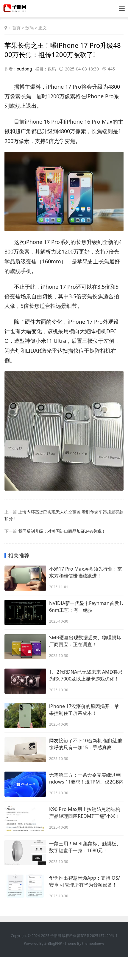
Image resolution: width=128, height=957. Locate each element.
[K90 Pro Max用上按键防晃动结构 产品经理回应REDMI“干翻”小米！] (25, 818)
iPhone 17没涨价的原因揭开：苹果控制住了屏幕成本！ (84, 709)
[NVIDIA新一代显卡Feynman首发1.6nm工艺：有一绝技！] (25, 612)
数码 (29, 27)
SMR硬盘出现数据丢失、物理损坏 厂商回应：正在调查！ (85, 641)
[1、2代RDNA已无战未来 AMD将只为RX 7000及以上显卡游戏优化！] (25, 681)
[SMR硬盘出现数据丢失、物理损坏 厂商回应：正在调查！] (25, 646)
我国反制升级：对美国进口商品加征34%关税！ (62, 531)
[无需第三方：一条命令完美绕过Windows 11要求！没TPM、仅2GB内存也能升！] (25, 784)
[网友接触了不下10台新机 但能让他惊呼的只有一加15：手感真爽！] (25, 749)
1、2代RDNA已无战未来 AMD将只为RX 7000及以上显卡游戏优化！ (86, 675)
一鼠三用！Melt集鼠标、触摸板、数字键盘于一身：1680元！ (85, 847)
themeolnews (93, 943)
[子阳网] (15, 10)
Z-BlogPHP (53, 943)
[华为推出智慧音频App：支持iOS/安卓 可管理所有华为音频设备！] (25, 887)
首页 (16, 27)
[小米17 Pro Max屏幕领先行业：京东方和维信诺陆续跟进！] (25, 578)
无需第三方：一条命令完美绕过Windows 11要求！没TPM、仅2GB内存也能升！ (86, 778)
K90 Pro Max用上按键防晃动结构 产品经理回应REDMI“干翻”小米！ (84, 812)
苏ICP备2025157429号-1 (97, 935)
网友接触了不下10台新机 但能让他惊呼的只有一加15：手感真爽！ (85, 744)
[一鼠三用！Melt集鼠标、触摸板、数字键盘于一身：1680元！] (25, 852)
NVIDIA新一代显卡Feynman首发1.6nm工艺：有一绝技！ (86, 606)
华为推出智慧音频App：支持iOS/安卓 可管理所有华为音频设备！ (84, 881)
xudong (24, 69)
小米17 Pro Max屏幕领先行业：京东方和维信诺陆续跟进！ (85, 572)
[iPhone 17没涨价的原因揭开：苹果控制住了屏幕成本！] (25, 715)
